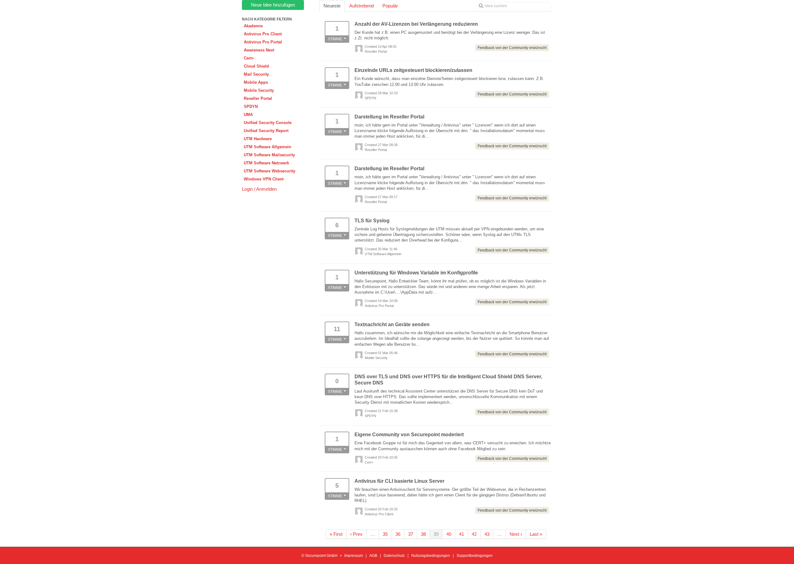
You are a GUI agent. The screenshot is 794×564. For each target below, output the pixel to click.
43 (486, 534)
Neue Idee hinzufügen (273, 4)
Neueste (332, 5)
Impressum (353, 555)
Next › (516, 534)
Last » (536, 534)
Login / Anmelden (259, 189)
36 (397, 534)
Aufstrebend (361, 5)
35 (385, 534)
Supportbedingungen (475, 555)
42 (474, 534)
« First (336, 534)
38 (423, 534)
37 (410, 534)
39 (436, 534)
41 (461, 534)
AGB (373, 555)
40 (448, 534)
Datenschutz (394, 555)
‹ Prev (356, 534)
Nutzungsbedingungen (430, 555)
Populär (390, 5)
